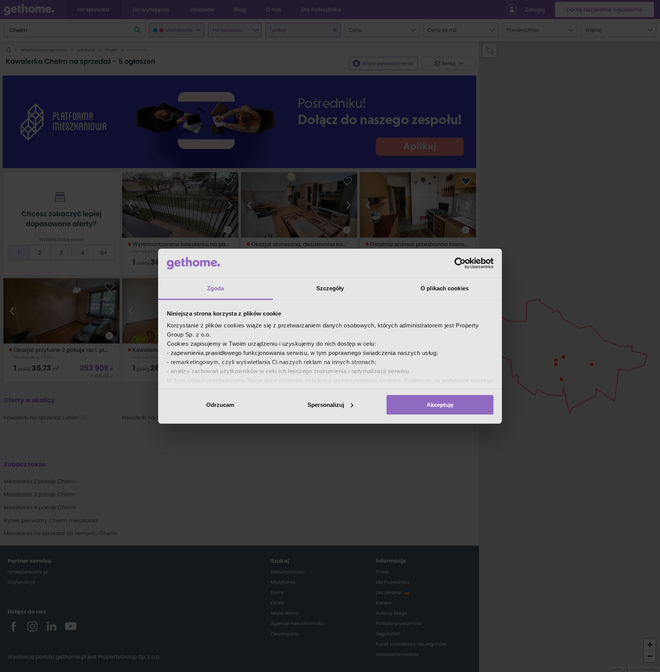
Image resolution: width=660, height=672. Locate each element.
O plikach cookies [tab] (445, 288)
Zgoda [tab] (215, 288)
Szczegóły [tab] (330, 288)
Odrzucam (220, 405)
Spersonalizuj (325, 405)
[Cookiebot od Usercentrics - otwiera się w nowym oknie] (460, 263)
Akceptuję (440, 405)
